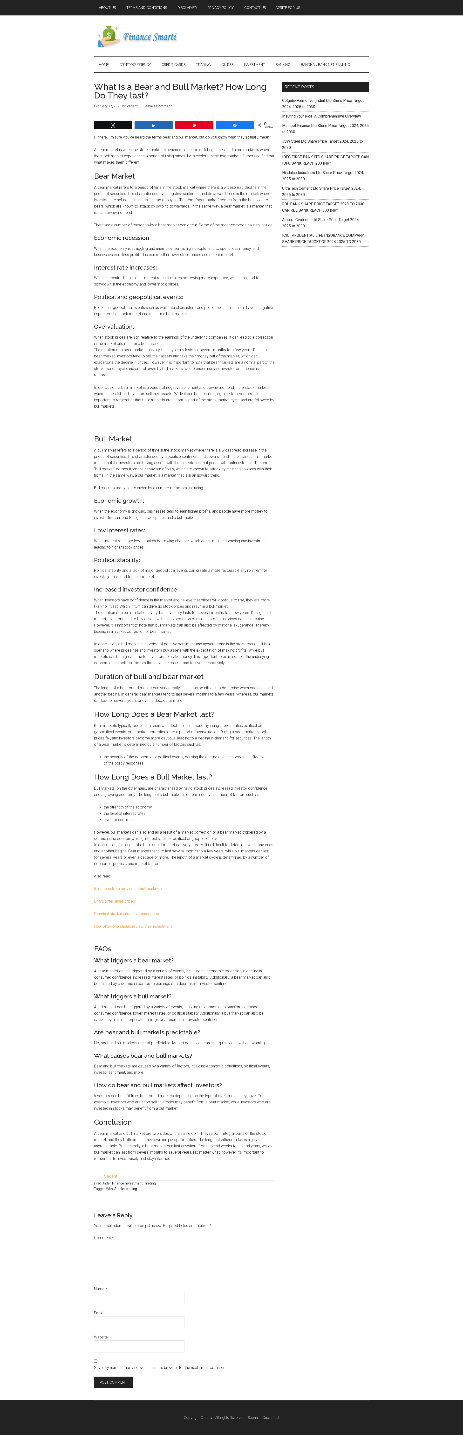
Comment (104, 1237)
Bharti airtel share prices (114, 901)
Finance (118, 1183)
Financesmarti (140, 36)
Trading (150, 1183)
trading (131, 1189)
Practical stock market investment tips (126, 914)
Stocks (119, 1189)
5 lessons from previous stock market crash (131, 888)
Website (101, 1337)
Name (100, 1289)
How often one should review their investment (133, 926)
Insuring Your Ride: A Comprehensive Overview (321, 116)
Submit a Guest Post (263, 1418)
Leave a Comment (158, 106)
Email (100, 1313)
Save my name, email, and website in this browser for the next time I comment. (160, 1367)
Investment (134, 1183)
